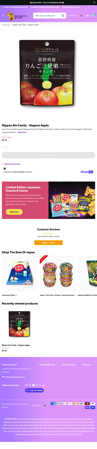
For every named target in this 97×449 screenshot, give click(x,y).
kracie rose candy (73, 428)
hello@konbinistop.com (15, 377)
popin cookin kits (60, 434)
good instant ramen (56, 422)
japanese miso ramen (20, 422)
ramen (5, 425)
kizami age (85, 428)
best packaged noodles (80, 419)
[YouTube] (33, 385)
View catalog (3, 16)
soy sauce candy (59, 428)
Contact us (86, 365)
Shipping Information (10, 385)
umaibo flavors (33, 428)
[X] (40, 385)
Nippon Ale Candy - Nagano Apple (16, 345)
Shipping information (12, 164)
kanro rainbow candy (51, 431)
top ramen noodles (63, 419)
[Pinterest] (30, 385)
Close (94, 2)
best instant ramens (47, 419)
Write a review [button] (48, 242)
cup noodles (22, 419)
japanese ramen (35, 422)
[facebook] (37, 385)
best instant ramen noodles (75, 422)
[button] (8, 145)
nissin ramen (13, 425)
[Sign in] (88, 15)
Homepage (6, 25)
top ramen (90, 422)
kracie (40, 431)
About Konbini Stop (47, 365)
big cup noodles (33, 419)
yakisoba (45, 422)
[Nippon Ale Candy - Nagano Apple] (20, 324)
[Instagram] (26, 385)
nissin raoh (22, 425)
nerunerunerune (21, 428)
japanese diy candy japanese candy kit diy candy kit (68, 425)
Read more (22, 132)
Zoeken (63, 16)
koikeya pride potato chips (37, 425)
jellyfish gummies (80, 431)
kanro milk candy (46, 428)
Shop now (14, 212)
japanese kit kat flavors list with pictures (38, 434)
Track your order (68, 365)
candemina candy (67, 431)
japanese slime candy (29, 431)
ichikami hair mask (75, 434)
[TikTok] (44, 385)
